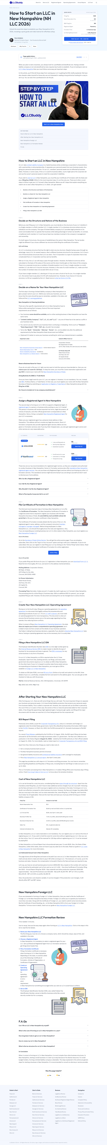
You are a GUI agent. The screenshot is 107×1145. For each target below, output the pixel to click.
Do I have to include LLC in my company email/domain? (37, 390)
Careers (80, 1097)
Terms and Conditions (83, 1109)
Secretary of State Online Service (35, 540)
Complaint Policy (82, 1100)
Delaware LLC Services (38, 1106)
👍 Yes (49, 1075)
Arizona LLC (13, 1121)
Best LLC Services (37, 1094)
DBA (22, 382)
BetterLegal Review (60, 1106)
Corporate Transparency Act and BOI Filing (73, 741)
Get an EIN (23, 988)
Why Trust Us (23, 46)
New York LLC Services (38, 1115)
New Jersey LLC (14, 1130)
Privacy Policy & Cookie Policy (86, 1112)
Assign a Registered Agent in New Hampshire (34, 198)
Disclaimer (81, 1106)
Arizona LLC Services (37, 1124)
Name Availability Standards (28, 351)
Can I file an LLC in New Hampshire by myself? (34, 1025)
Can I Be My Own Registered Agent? (30, 484)
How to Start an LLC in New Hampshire (31, 134)
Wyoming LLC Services (38, 1127)
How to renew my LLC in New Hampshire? (32, 1041)
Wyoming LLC (13, 1124)
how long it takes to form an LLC (38, 772)
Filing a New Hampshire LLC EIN (31, 210)
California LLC (13, 1097)
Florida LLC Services (37, 1103)
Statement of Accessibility (85, 1103)
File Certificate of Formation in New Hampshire (35, 202)
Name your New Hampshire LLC (30, 932)
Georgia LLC (13, 1106)
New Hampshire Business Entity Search (31, 347)
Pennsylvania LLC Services (39, 1121)
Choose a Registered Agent (29, 939)
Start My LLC (78, 446)
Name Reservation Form (27, 349)
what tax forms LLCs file (62, 278)
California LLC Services (38, 1100)
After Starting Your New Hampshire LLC (31, 137)
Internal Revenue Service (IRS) (31, 649)
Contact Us (81, 1094)
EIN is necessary (57, 651)
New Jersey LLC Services (38, 1133)
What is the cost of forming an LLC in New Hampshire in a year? (39, 1031)
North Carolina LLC (14, 1109)
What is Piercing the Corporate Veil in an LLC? (34, 494)
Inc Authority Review (60, 1109)
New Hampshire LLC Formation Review (31, 143)
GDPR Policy (81, 1118)
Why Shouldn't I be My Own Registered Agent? (34, 489)
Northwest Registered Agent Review (64, 1100)
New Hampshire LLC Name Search (30, 353)
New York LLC (13, 1112)
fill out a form (48, 672)
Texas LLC (12, 1094)
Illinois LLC (12, 1115)
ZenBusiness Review (60, 1097)
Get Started (78, 458)
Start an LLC (16, 7)
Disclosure (13, 46)
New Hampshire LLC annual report (35, 757)
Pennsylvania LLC (14, 1118)
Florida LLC (12, 1100)
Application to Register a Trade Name (53, 384)
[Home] (16, 2)
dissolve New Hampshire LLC (74, 631)
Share (34, 46)
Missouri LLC (13, 1127)
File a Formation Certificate (29, 949)
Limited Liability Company (35, 165)
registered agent (24, 407)
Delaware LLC (13, 1103)
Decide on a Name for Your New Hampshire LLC (35, 194)
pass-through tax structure (68, 783)
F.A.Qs (22, 147)
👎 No (58, 1075)
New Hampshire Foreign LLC (28, 140)
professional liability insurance (52, 755)
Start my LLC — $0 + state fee (79, 39)
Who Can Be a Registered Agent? (29, 479)
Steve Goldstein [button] (18, 38)
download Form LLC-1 (80, 561)
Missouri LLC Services (38, 1130)
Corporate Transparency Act (50, 724)
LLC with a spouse (51, 614)
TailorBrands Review (60, 1112)
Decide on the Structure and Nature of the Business (36, 190)
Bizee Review (58, 1103)
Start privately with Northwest (76, 42)
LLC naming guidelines (35, 298)
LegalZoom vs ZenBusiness (62, 1115)
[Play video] (53, 101)
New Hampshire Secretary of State (54, 372)
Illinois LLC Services (37, 1118)
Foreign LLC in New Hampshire (35, 669)
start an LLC (31, 178)
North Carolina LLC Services (39, 1112)
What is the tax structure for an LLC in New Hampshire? (37, 1046)
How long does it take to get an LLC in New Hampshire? (37, 1036)
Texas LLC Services (37, 1097)
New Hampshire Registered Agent (54, 414)
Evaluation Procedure (83, 1115)
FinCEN (25, 728)
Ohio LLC (12, 1133)
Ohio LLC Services (37, 1136)
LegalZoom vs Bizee (60, 1118)
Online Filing (53, 552)
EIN (47, 647)
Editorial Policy (82, 1121)
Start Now (53, 124)
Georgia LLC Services (37, 1109)
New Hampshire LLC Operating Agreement (48, 624)
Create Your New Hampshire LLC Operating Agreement (37, 206)
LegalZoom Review (60, 1094)
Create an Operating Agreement (24, 967)
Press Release (30, 734)
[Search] (96, 2)
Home (11, 7)
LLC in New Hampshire (26, 69)
